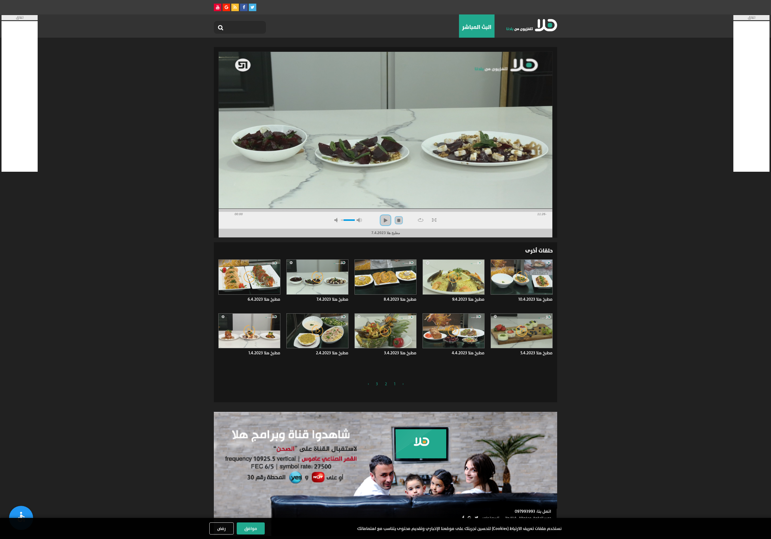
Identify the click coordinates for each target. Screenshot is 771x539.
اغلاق (751, 17)
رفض (221, 528)
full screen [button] (434, 220)
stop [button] (399, 220)
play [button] (385, 220)
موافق (250, 528)
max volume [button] (359, 220)
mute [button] (337, 220)
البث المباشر (477, 27)
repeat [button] (420, 220)
